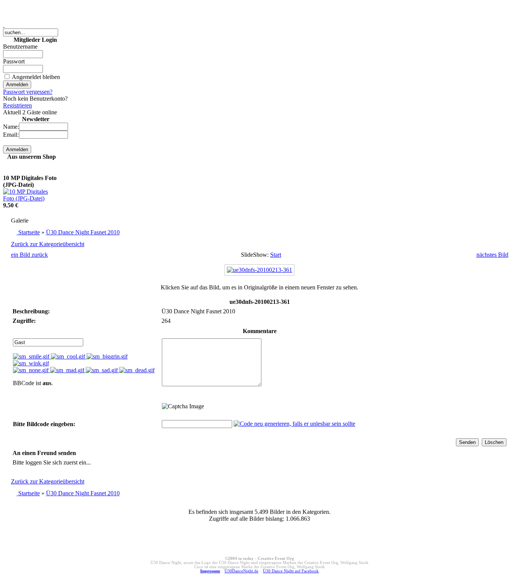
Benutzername (20, 46)
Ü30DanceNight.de (241, 571)
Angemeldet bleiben (36, 77)
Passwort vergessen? (27, 91)
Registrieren (17, 105)
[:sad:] (102, 370)
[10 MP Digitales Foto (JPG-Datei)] (31, 193)
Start (275, 254)
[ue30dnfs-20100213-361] (259, 270)
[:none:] (31, 370)
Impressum (210, 571)
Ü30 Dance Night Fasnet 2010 (83, 232)
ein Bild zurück (29, 254)
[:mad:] (68, 370)
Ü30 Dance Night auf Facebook (291, 571)
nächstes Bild (492, 254)
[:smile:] (32, 356)
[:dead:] (137, 370)
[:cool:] (69, 356)
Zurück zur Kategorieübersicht (47, 244)
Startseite (29, 232)
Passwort (14, 61)
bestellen (13, 207)
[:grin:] (107, 356)
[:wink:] (31, 363)
